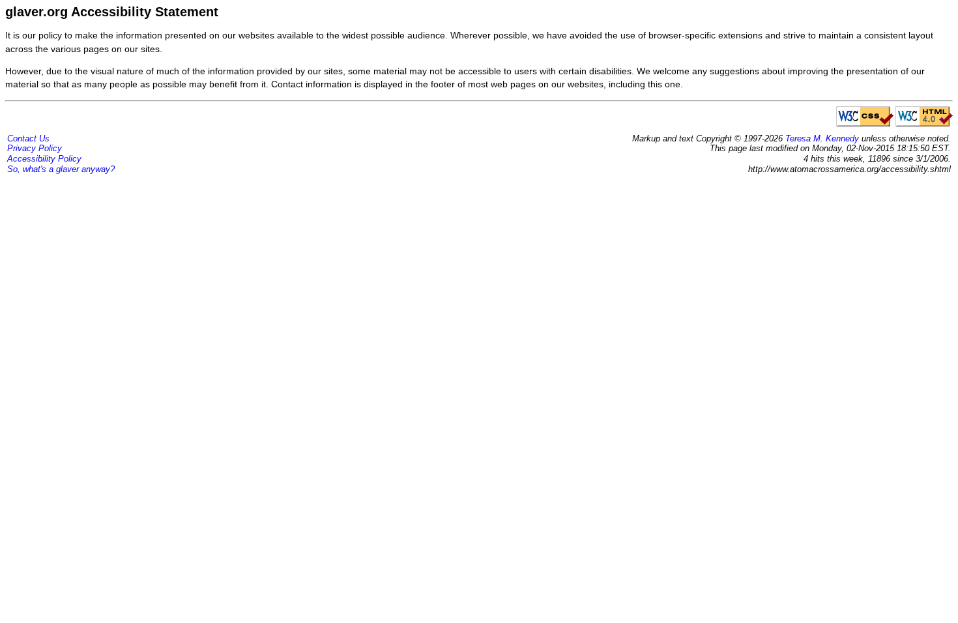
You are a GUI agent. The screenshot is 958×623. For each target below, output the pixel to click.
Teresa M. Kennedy (822, 138)
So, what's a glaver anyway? (61, 169)
